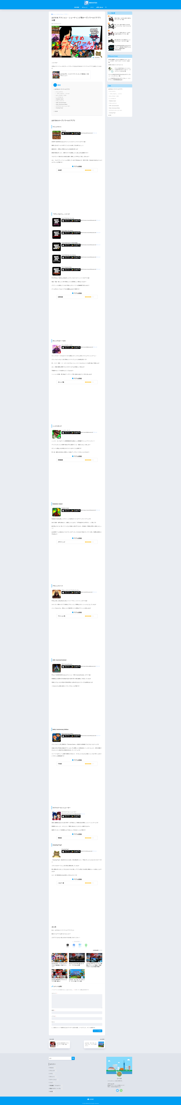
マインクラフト (59, 91)
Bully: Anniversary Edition (61, 104)
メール (54, 1016)
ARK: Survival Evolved (61, 102)
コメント (54, 993)
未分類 (52, 1091)
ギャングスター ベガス (61, 95)
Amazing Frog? (59, 107)
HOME (77, 7)
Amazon (52, 1067)
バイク (92, 7)
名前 (53, 1010)
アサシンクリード (60, 100)
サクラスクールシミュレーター (63, 106)
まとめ (56, 111)
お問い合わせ (99, 7)
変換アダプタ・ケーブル (56, 1088)
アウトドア (53, 1070)
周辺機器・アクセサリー (56, 1085)
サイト (53, 1022)
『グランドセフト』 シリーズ (62, 93)
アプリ (100, 950)
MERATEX (93, 3)
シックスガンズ (59, 97)
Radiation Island (59, 99)
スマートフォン (54, 1079)
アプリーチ (95, 133)
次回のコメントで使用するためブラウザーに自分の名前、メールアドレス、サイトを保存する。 (74, 1027)
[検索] (73, 1058)
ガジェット (85, 7)
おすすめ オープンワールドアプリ (62, 89)
